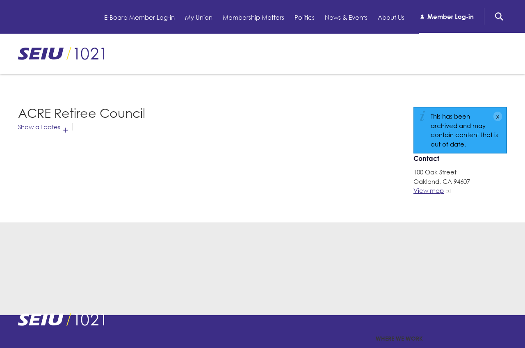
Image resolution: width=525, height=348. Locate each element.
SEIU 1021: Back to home (61, 53)
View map (428, 190)
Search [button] (499, 16)
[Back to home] (61, 319)
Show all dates (39, 126)
